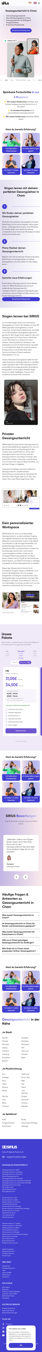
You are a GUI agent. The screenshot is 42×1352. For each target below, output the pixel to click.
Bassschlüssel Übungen (9, 1313)
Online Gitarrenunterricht (10, 1230)
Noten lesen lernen (8, 1310)
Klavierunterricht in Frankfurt (11, 1202)
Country (24, 1103)
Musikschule (6, 1266)
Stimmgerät (6, 1287)
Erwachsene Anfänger (29, 1123)
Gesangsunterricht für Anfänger (12, 1178)
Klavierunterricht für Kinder (10, 1210)
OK (21, 1345)
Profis (4, 1120)
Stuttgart (24, 1038)
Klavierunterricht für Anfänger (11, 1206)
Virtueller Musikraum (8, 1268)
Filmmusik (24, 1100)
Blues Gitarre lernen (8, 1241)
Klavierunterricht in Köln (9, 1198)
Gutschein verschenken (9, 1293)
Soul (3, 1074)
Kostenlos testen (21, 730)
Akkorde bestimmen (8, 1308)
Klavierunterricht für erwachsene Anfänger (15, 1208)
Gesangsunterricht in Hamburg (12, 1172)
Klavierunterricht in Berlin (10, 1200)
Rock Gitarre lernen (8, 1238)
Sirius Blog (5, 1298)
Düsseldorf (6, 1058)
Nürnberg (24, 1041)
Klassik (4, 1091)
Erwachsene (6, 1126)
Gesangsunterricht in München (12, 1174)
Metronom (5, 1289)
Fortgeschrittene (8, 1123)
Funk (4, 1100)
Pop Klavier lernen (8, 1217)
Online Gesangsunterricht (10, 1176)
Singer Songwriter (8, 1249)
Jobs (3, 1270)
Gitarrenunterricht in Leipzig (11, 1223)
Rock (4, 1081)
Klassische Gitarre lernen (10, 1243)
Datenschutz (6, 1274)
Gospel (24, 1096)
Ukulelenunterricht (8, 1253)
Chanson (5, 1106)
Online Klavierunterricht (9, 1204)
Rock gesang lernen (8, 1191)
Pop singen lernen (8, 1187)
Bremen (5, 1061)
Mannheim (25, 1044)
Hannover (25, 1051)
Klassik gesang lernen (9, 1189)
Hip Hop (5, 1096)
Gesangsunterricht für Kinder (11, 1185)
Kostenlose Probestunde (21, 30)
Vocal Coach (6, 1255)
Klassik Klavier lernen (8, 1213)
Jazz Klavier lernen (8, 1215)
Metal (23, 1087)
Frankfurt (5, 1051)
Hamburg (5, 1054)
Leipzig (4, 1048)
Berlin (23, 1058)
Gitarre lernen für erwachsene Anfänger (15, 1234)
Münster (5, 1041)
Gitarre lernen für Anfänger (10, 1232)
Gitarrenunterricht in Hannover (12, 1225)
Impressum (5, 1277)
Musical (5, 1087)
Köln (22, 1048)
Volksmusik (25, 1074)
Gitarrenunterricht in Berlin (10, 1228)
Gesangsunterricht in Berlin (11, 1170)
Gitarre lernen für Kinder (10, 1236)
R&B (23, 1081)
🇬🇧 (35, 3)
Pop (22, 1084)
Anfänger (24, 1126)
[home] (6, 3)
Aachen (5, 1038)
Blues (4, 1103)
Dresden (24, 1054)
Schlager (5, 1077)
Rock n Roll (25, 1077)
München (5, 1044)
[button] (39, 3)
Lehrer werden (6, 1272)
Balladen (24, 1106)
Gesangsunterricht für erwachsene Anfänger (16, 1180)
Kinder (23, 1120)
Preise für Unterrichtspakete (11, 1291)
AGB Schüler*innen (8, 1296)
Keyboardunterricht (8, 1251)
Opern (4, 1084)
